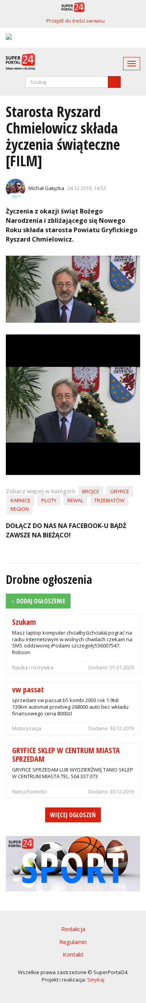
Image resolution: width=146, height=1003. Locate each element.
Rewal (75, 500)
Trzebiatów (109, 500)
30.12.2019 (122, 728)
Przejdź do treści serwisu (75, 20)
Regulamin (73, 942)
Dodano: (99, 667)
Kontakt (73, 954)
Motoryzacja (26, 728)
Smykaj (95, 979)
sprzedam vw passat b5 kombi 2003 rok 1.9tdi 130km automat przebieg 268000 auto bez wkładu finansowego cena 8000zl (70, 707)
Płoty (48, 500)
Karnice (20, 500)
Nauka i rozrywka (32, 667)
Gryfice (119, 491)
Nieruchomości (29, 791)
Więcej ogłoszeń (73, 815)
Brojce (90, 491)
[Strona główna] (17, 61)
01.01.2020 (122, 667)
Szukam (24, 621)
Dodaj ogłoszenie (40, 601)
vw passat (28, 689)
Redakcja (73, 929)
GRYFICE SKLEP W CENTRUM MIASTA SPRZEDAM (66, 754)
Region (20, 508)
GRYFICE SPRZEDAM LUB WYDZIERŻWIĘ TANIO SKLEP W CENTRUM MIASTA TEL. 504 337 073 (72, 773)
